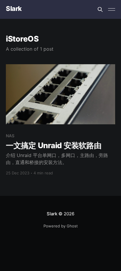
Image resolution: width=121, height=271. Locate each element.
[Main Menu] (111, 9)
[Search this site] (100, 9)
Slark (14, 9)
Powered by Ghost (60, 226)
